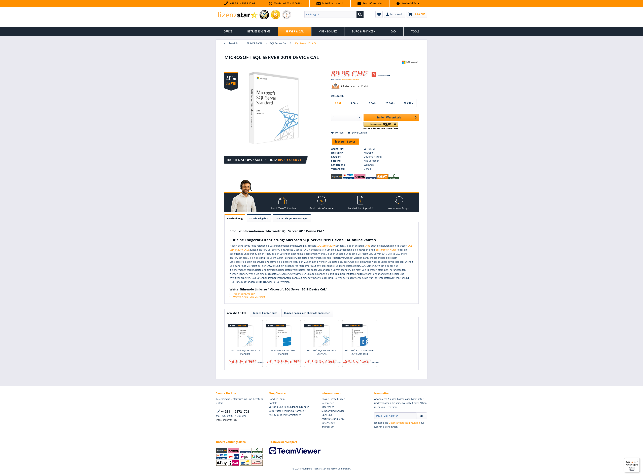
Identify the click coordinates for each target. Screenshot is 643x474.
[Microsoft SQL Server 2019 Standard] (245, 335)
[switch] (632, 469)
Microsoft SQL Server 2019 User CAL (321, 352)
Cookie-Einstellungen (333, 399)
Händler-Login (277, 399)
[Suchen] (360, 14)
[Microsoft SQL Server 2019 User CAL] (321, 335)
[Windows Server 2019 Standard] (283, 335)
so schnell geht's (259, 218)
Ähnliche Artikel (236, 313)
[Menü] (638, 460)
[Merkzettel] (379, 14)
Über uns (327, 414)
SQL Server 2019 (325, 245)
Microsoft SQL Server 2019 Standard (245, 352)
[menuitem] (334, 14)
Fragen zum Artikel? (243, 293)
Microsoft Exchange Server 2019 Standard (360, 352)
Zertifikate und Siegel (333, 418)
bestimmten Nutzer (387, 249)
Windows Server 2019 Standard (283, 352)
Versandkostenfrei (350, 79)
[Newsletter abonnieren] (421, 415)
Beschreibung (235, 218)
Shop (367, 245)
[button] (381, 125)
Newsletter (328, 403)
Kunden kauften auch (265, 313)
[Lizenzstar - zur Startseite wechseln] (238, 15)
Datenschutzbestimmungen (404, 422)
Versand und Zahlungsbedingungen (289, 406)
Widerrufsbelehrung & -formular (287, 410)
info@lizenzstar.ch (332, 3)
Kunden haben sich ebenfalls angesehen (307, 313)
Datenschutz (329, 422)
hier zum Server (345, 141)
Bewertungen (359, 132)
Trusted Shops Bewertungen (291, 218)
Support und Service (333, 410)
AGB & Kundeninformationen (285, 414)
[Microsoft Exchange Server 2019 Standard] (359, 335)
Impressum (328, 426)
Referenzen (328, 406)
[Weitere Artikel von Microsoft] (410, 66)
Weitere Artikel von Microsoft (248, 296)
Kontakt (273, 403)
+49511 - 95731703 (234, 411)
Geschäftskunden (372, 3)
